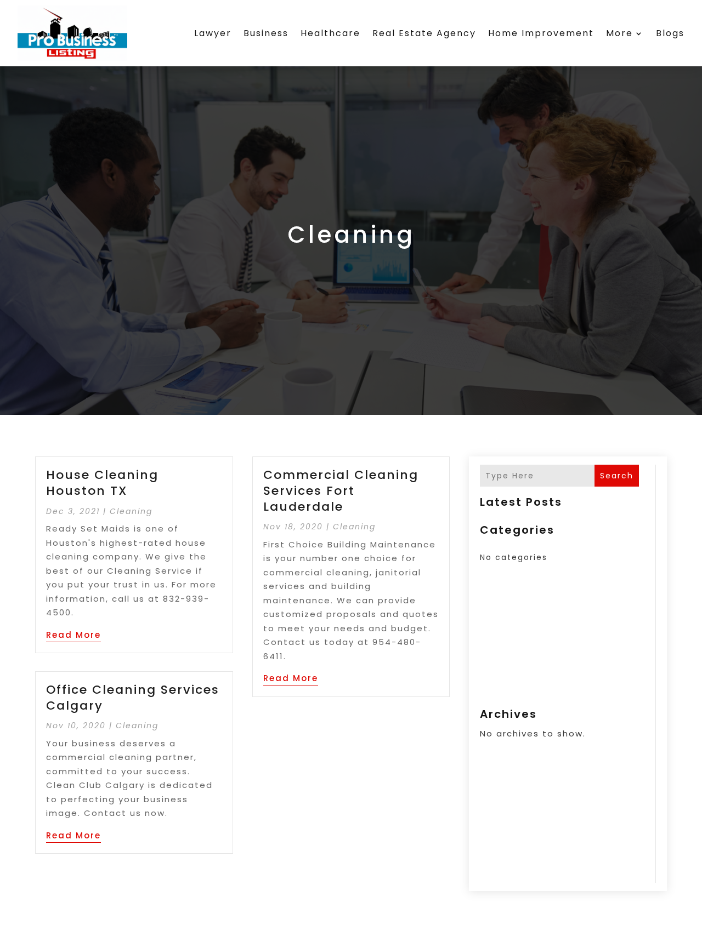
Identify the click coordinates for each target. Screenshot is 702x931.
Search (616, 475)
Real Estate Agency (424, 33)
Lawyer (212, 33)
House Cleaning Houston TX (102, 482)
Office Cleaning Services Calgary (132, 697)
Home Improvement (541, 33)
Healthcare (330, 33)
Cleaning (131, 511)
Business (266, 33)
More (619, 33)
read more (73, 635)
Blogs (670, 33)
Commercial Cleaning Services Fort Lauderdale (340, 490)
